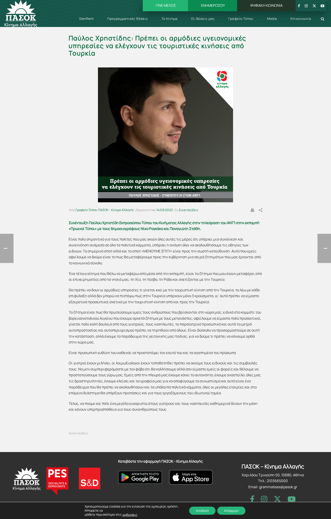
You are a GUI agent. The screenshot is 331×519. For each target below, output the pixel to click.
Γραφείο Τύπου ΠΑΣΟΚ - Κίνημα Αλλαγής (104, 210)
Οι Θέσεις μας (203, 18)
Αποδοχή (202, 510)
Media (272, 18)
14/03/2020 (164, 210)
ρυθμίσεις (129, 515)
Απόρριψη (231, 510)
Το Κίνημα (169, 18)
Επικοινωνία (300, 18)
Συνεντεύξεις (188, 210)
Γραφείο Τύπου (240, 18)
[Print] (252, 210)
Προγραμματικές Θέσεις (127, 18)
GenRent (86, 18)
